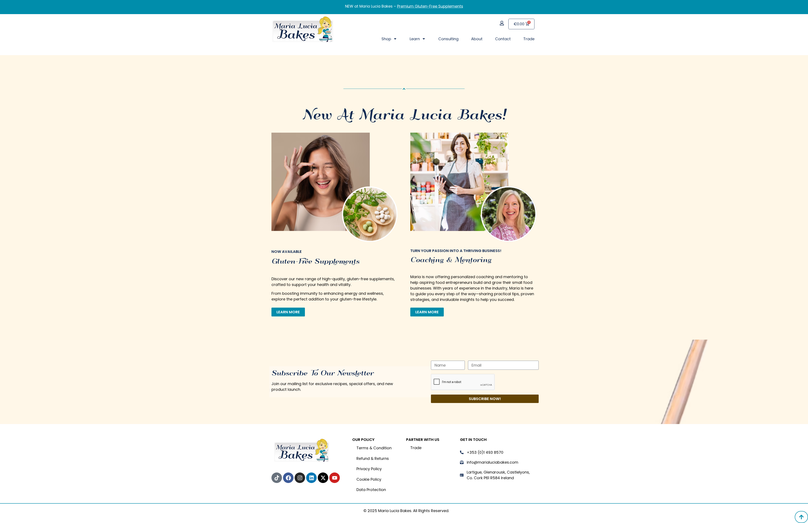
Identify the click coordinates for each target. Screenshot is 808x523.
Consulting (448, 38)
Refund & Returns (372, 458)
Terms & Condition (374, 448)
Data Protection (371, 489)
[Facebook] (288, 477)
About (476, 38)
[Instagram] (300, 477)
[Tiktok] (276, 477)
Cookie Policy (368, 479)
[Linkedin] (311, 477)
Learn (415, 38)
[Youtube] (334, 477)
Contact (503, 38)
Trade (528, 38)
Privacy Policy (369, 468)
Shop (386, 38)
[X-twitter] (323, 477)
